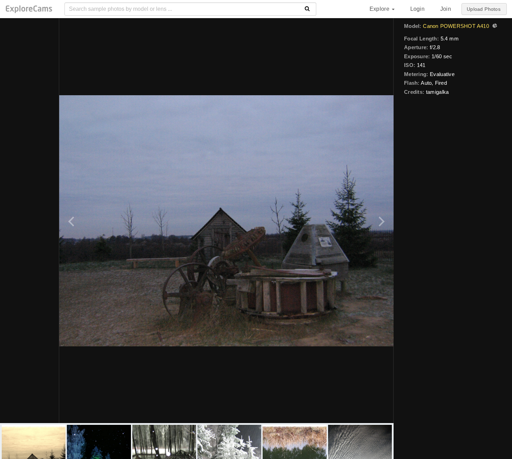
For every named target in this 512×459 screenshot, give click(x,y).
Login (417, 9)
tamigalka (437, 92)
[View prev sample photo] (72, 220)
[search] (307, 9)
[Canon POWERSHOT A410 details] (494, 26)
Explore (380, 9)
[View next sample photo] (380, 220)
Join (445, 9)
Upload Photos (484, 9)
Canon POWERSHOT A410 (456, 26)
